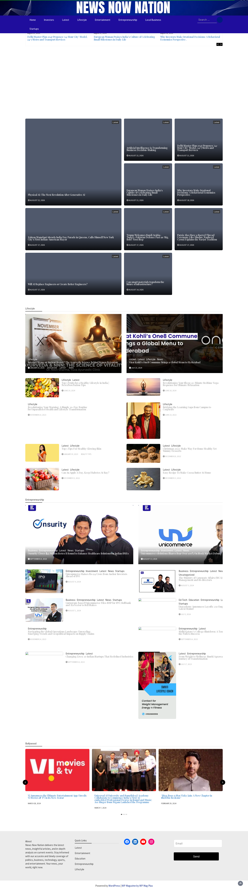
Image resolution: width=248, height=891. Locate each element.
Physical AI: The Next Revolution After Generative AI (56, 194)
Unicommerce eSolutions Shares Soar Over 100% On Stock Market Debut (180, 553)
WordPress (114, 885)
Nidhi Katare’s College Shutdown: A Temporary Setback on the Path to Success (211, 632)
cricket (132, 359)
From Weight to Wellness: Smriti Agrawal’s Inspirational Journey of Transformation (209, 657)
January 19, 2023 (71, 454)
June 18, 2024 (170, 390)
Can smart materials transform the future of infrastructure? (145, 283)
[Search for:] (207, 20)
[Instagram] (151, 842)
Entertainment (102, 19)
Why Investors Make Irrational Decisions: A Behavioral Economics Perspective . (190, 38)
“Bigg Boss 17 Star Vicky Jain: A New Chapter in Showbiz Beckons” (186, 796)
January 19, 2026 (37, 368)
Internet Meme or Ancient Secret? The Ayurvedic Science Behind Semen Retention (73, 362)
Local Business (153, 19)
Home (33, 19)
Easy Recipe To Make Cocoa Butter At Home (187, 472)
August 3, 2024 (187, 585)
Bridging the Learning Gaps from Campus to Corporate (187, 408)
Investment (167, 550)
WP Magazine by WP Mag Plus (137, 885)
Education (194, 599)
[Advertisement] (124, 81)
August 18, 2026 (186, 200)
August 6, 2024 (74, 582)
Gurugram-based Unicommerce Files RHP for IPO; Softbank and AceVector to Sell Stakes (98, 604)
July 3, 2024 (186, 614)
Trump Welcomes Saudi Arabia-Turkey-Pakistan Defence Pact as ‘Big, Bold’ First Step (148, 237)
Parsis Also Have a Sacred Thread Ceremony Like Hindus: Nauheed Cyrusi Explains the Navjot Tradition (197, 237)
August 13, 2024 (150, 559)
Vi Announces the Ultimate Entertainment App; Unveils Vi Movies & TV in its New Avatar (57, 796)
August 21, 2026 (186, 155)
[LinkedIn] (135, 842)
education (52, 368)
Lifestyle (82, 19)
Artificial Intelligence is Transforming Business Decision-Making (147, 149)
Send (196, 856)
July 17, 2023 (186, 664)
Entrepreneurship (127, 19)
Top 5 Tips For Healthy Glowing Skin (81, 448)
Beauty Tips (86, 454)
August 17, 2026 (37, 245)
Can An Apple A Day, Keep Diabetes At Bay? (85, 472)
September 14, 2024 (38, 559)
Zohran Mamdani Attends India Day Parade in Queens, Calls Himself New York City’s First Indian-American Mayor (71, 238)
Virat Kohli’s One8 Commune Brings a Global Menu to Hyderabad (164, 362)
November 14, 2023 (38, 415)
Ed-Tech (183, 599)
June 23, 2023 (170, 415)
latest (63, 368)
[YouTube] (143, 842)
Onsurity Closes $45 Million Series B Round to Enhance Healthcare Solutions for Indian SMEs (78, 553)
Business (33, 550)
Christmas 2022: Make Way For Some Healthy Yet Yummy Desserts (190, 450)
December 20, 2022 (173, 456)
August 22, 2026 (37, 200)
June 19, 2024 (69, 390)
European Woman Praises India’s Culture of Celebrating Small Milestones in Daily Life (124, 38)
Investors (49, 19)
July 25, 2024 (136, 368)
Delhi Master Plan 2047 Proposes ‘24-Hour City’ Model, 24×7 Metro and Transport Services (57, 38)
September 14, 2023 (189, 639)
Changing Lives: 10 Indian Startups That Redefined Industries (99, 656)
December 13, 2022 (173, 478)
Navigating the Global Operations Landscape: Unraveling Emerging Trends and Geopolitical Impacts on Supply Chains (61, 632)
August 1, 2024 (74, 610)
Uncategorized (186, 574)
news (71, 368)
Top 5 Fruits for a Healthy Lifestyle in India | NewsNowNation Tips (85, 384)
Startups (34, 28)
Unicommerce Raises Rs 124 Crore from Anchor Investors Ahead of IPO (96, 575)
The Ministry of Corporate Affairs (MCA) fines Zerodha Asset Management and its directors (212, 579)
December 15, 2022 (72, 478)
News (160, 359)
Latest (65, 19)
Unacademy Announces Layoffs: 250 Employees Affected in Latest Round (211, 607)
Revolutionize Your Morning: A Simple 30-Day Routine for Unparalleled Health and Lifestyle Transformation (57, 408)
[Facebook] (127, 842)
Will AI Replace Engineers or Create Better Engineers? (58, 284)
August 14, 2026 (136, 289)
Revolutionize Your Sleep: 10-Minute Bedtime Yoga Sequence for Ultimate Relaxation (190, 384)
